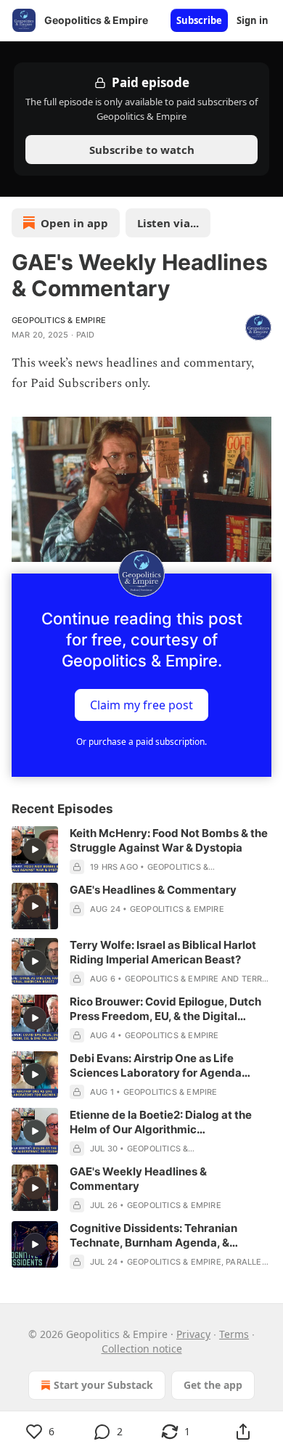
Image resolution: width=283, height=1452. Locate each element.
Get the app (213, 1385)
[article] (141, 850)
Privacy (193, 1334)
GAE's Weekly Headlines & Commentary (138, 1179)
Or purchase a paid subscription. (141, 741)
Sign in (252, 20)
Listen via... (168, 223)
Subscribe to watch (141, 149)
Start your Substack (103, 1385)
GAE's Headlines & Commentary (153, 890)
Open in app (74, 223)
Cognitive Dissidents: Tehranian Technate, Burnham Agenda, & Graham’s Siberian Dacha (153, 1235)
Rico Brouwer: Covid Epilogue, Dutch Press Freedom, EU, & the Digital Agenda (165, 1009)
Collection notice (142, 1348)
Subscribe (199, 20)
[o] (34, 849)
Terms (234, 1334)
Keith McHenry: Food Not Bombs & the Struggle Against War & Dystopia (169, 840)
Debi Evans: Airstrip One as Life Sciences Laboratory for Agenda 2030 (156, 1065)
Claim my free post (141, 705)
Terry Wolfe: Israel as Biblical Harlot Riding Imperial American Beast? (163, 952)
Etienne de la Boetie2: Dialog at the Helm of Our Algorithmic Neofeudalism (161, 1122)
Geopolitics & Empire (59, 320)
